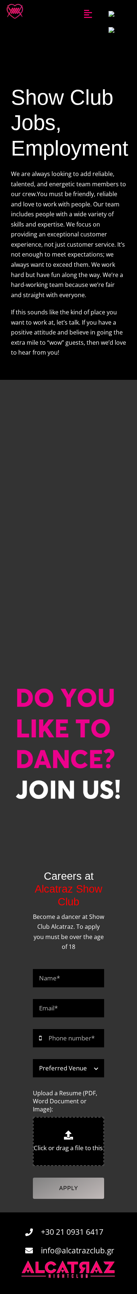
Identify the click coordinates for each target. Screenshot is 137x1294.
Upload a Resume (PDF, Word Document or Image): (65, 1101)
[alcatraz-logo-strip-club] (68, 1263)
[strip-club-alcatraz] (15, 5)
